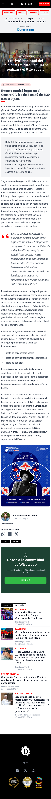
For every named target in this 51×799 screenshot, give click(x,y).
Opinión (21, 13)
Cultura (45, 13)
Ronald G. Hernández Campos (27, 715)
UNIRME (25, 580)
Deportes (33, 13)
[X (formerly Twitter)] (25, 770)
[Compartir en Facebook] (9, 534)
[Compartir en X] (16, 534)
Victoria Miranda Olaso (10, 687)
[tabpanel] (25, 663)
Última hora (8, 13)
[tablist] (25, 605)
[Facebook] (17, 770)
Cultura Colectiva (25, 56)
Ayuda (25, 763)
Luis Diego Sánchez (23, 622)
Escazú (16, 541)
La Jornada (20, 609)
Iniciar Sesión (44, 4)
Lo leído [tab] (19, 605)
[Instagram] (33, 770)
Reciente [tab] (7, 605)
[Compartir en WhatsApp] (3, 534)
